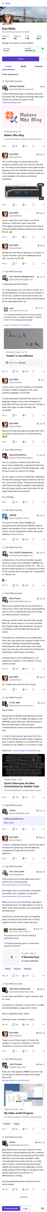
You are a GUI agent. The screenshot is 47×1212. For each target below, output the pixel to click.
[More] (43, 146)
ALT (41, 198)
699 (4, 38)
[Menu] (42, 59)
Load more (23, 1197)
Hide (41, 185)
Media (23, 66)
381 (15, 38)
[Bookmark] (33, 146)
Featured (38, 66)
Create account (11, 1208)
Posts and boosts (10, 74)
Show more (9, 823)
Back (7, 3)
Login (25, 1208)
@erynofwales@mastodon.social (14, 32)
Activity (8, 66)
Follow (21, 59)
